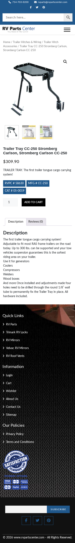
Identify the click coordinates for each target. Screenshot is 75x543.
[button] (65, 61)
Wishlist (11, 391)
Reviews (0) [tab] (35, 221)
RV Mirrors (13, 340)
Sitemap (11, 414)
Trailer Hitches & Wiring (27, 42)
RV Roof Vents (15, 356)
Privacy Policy (15, 434)
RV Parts (11, 324)
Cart (8, 383)
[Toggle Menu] (67, 30)
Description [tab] (15, 221)
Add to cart (33, 202)
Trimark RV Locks (17, 332)
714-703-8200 (20, 2)
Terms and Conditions (20, 442)
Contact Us (13, 407)
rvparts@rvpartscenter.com (52, 2)
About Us (12, 399)
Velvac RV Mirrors (17, 348)
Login (9, 375)
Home (6, 42)
